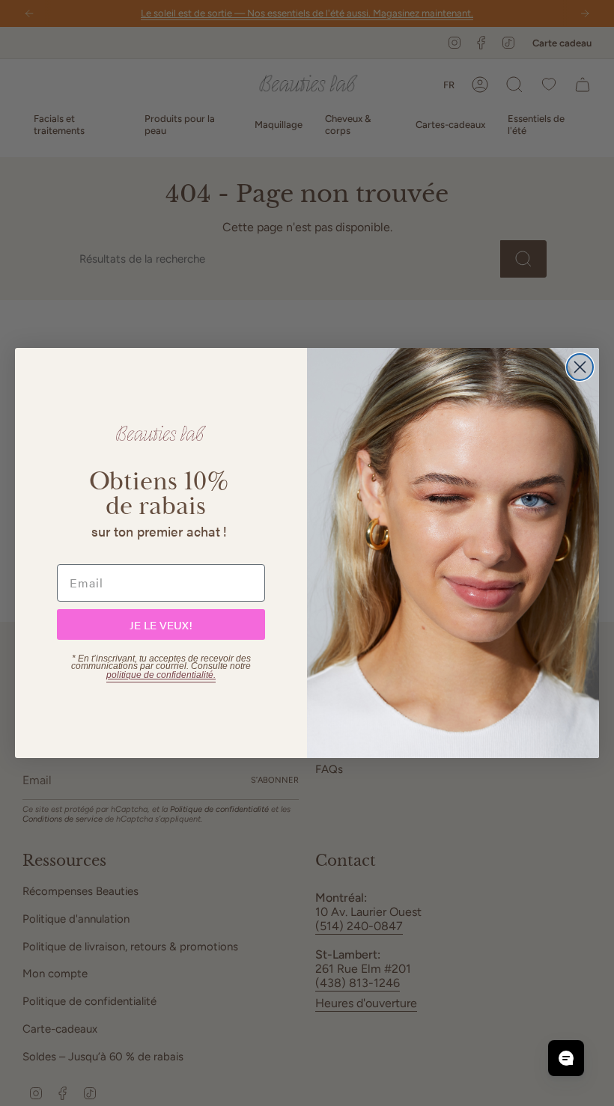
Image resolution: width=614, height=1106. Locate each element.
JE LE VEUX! (161, 624)
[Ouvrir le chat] (566, 1058)
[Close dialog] (580, 367)
